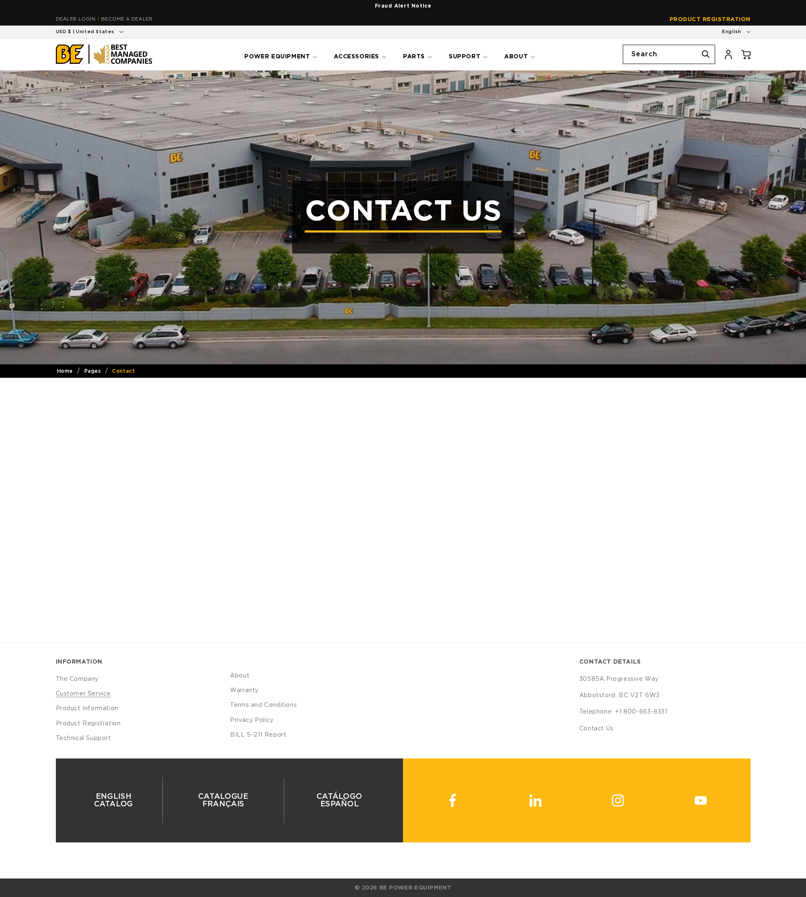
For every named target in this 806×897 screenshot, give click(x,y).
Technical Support (83, 738)
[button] (279, 54)
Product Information (87, 708)
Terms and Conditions (263, 705)
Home (65, 371)
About (239, 676)
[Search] (705, 54)
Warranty (244, 690)
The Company (77, 679)
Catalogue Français (223, 800)
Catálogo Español (339, 800)
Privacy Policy (251, 720)
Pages (92, 371)
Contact (123, 371)
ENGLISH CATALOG (113, 800)
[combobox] (669, 54)
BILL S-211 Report (258, 735)
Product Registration (710, 19)
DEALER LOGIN (76, 19)
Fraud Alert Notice (403, 5)
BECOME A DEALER (126, 19)
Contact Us (596, 729)
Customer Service (83, 694)
